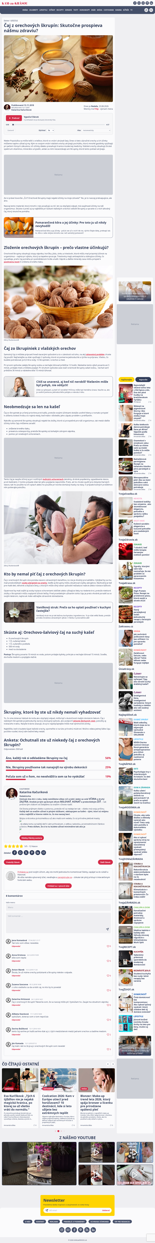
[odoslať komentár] (107, 929)
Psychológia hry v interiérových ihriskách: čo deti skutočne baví (142, 775)
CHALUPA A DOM (142, 907)
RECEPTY (60, 10)
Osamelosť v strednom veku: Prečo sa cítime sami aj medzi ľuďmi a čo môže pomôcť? (141, 446)
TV (131, 10)
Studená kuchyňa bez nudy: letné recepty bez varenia (142, 977)
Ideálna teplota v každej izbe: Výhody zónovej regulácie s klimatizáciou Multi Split (142, 936)
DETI (136, 768)
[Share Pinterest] (32, 852)
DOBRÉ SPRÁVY (141, 719)
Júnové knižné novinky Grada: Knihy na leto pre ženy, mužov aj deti (142, 1024)
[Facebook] (135, 3)
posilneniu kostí (11, 262)
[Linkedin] (151, 3)
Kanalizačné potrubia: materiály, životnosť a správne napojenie (140, 916)
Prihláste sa (23, 872)
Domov (6, 20)
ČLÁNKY (137, 673)
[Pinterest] (147, 3)
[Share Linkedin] (37, 852)
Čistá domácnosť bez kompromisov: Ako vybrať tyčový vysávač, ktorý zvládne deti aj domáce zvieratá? (142, 1004)
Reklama (54, 1222)
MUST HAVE (139, 520)
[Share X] (26, 852)
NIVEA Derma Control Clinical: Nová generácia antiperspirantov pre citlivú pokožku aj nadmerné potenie (142, 751)
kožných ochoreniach (53, 479)
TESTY (75, 10)
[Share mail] (43, 852)
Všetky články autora (31, 838)
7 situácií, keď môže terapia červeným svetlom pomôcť (141, 551)
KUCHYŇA (138, 951)
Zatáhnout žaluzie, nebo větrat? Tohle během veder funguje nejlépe (141, 658)
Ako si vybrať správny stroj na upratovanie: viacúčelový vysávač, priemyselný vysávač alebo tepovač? (141, 846)
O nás (27, 1222)
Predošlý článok (13, 862)
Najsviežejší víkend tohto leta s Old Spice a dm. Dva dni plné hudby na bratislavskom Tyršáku (142, 392)
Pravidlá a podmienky (74, 1222)
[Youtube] (139, 3)
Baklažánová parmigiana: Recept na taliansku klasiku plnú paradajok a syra (142, 465)
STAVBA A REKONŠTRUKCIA (142, 865)
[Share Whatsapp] (20, 852)
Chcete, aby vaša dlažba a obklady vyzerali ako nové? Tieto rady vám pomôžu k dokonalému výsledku (142, 822)
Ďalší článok (105, 862)
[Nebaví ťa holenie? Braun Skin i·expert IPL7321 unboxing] (97, 1175)
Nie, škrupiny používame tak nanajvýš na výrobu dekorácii (46, 767)
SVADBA (118, 10)
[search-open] (151, 10)
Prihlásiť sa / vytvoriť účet (58, 886)
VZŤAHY (52, 10)
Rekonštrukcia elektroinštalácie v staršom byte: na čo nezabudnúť (142, 874)
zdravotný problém (95, 354)
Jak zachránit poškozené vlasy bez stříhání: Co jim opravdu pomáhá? (141, 639)
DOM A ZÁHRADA (142, 787)
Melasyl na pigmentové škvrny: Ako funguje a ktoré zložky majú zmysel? (141, 412)
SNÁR (93, 10)
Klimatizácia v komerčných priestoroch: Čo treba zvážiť (141, 893)
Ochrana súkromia (99, 1222)
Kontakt (40, 1222)
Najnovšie (143, 379)
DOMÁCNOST (140, 650)
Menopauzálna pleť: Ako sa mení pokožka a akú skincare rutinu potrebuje (142, 482)
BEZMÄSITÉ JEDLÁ (142, 970)
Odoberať (106, 1210)
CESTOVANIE (109, 10)
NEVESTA (138, 498)
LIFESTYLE (43, 10)
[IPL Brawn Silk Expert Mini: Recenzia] (135, 1175)
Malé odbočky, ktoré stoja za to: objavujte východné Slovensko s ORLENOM (142, 728)
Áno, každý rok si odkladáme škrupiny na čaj (36, 758)
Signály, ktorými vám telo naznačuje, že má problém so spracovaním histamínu (142, 572)
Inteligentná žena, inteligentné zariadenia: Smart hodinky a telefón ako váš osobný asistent (142, 702)
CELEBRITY (33, 10)
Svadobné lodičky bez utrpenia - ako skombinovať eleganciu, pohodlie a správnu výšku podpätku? (142, 508)
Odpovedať (16, 946)
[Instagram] (143, 3)
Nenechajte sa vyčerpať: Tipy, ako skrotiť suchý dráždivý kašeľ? (142, 680)
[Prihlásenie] (146, 10)
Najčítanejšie (126, 379)
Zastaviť (11, 130)
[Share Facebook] (14, 852)
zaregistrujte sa (65, 877)
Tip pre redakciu (122, 1222)
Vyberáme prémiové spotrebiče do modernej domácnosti (140, 960)
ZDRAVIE (68, 10)
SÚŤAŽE (126, 10)
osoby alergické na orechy (34, 583)
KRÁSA (25, 10)
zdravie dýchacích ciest (84, 721)
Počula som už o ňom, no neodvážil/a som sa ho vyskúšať (45, 776)
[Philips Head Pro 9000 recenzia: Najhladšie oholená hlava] (135, 1152)
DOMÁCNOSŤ (140, 812)
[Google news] (87, 1230)
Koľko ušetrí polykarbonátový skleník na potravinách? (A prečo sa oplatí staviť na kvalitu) (142, 796)
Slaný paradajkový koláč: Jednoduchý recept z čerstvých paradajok (142, 615)
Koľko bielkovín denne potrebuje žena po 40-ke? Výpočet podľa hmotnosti (142, 429)
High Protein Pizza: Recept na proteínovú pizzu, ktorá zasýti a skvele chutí (142, 596)
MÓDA (99, 10)
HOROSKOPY (85, 10)
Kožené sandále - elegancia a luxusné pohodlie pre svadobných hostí (142, 529)
